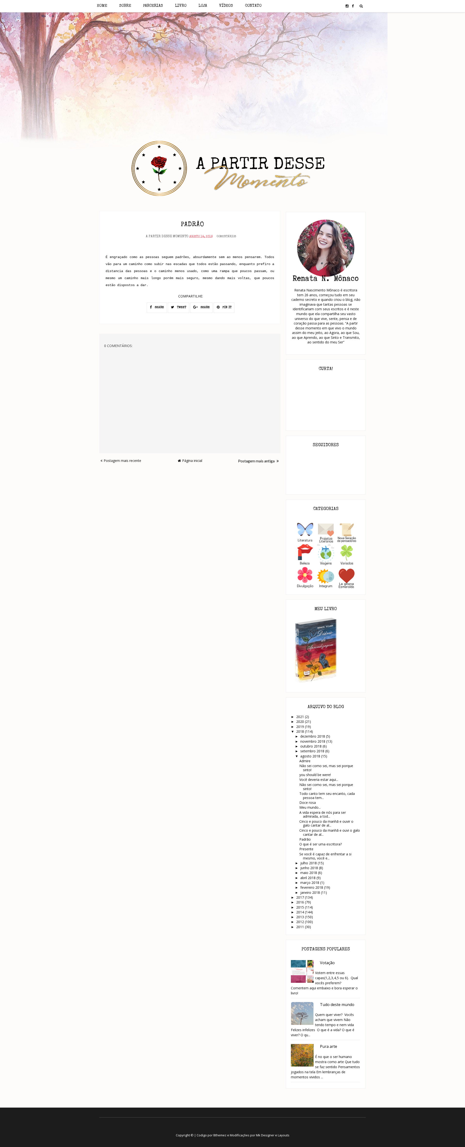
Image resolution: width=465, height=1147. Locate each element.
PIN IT (227, 307)
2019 (300, 726)
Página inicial (192, 460)
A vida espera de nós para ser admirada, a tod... (322, 814)
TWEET (181, 307)
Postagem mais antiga (256, 461)
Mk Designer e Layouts (272, 1135)
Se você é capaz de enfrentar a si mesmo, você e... (325, 856)
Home (102, 6)
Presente (306, 849)
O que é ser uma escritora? (320, 844)
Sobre (125, 6)
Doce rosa (307, 802)
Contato (253, 6)
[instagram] (347, 6)
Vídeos (226, 6)
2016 (300, 902)
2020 (300, 721)
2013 (300, 917)
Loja (203, 6)
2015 (300, 907)
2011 (300, 927)
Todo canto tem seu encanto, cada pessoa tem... (327, 795)
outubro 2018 (311, 746)
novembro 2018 (313, 741)
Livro (180, 6)
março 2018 (310, 882)
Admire (304, 761)
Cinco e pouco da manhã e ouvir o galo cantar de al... (326, 823)
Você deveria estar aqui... (319, 779)
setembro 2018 (312, 751)
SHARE (159, 307)
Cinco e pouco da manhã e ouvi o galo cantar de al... (329, 832)
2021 (300, 716)
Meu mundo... (310, 807)
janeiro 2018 (310, 892)
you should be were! (315, 774)
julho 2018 (309, 863)
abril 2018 (308, 877)
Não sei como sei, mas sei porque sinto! (326, 767)
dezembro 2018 (313, 736)
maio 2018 (309, 872)
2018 (300, 731)
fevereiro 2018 (312, 887)
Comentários (226, 236)
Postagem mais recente (122, 460)
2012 (300, 921)
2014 (300, 912)
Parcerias (153, 6)
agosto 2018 (310, 756)
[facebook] (353, 6)
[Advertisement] (232, 55)
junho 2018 (309, 868)
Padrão (305, 839)
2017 (300, 897)
